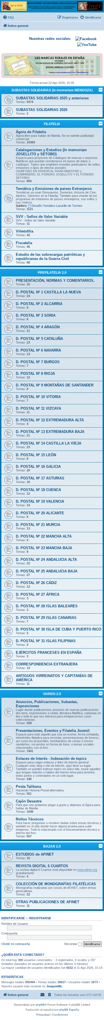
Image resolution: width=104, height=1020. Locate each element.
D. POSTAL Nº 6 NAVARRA (38, 350)
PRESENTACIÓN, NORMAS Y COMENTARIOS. (55, 280)
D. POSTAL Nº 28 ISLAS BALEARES (47, 606)
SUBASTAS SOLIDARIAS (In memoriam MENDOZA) (52, 90)
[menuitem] (8, 17)
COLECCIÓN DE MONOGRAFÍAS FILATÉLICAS (56, 884)
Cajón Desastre (29, 801)
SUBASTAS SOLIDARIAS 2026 (41, 110)
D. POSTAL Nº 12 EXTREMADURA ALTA (50, 420)
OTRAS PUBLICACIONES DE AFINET (47, 902)
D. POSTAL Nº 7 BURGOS (38, 362)
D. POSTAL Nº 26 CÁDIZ (36, 583)
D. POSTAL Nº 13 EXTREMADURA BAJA (50, 432)
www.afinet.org (87, 869)
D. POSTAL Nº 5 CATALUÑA (39, 339)
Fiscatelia (24, 243)
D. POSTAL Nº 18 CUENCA (38, 490)
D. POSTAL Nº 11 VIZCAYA (38, 408)
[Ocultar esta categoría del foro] (101, 89)
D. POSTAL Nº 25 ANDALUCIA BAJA (46, 571)
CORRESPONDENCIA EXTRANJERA (47, 664)
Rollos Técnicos (30, 819)
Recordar (71, 944)
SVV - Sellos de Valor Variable (42, 217)
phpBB (40, 1004)
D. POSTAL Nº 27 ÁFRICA (37, 594)
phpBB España (69, 1009)
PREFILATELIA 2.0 (52, 273)
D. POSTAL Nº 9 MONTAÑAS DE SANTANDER (54, 385)
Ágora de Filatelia (31, 132)
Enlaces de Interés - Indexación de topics (51, 758)
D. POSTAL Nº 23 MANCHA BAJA (44, 548)
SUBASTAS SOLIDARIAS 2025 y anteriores (52, 98)
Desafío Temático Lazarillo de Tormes (57, 205)
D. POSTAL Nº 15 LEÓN (36, 455)
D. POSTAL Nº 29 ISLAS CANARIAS (46, 618)
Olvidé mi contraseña (15, 944)
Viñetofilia (24, 231)
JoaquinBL (54, 986)
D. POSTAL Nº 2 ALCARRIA (39, 304)
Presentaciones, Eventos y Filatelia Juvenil (53, 731)
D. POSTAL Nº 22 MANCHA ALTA (44, 536)
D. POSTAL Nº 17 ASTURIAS (40, 478)
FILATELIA (52, 124)
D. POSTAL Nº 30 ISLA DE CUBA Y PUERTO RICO (58, 629)
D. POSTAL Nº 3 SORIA (35, 315)
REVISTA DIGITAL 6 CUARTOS (42, 866)
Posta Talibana (28, 786)
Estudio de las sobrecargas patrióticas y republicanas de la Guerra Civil (50, 256)
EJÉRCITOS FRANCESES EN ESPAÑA (49, 652)
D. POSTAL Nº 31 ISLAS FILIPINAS (46, 641)
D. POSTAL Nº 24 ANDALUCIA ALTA (46, 559)
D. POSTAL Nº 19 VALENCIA (40, 501)
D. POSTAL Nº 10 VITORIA (38, 397)
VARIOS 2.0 (52, 694)
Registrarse (40, 918)
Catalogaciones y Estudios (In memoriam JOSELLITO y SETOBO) (51, 152)
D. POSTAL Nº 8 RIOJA (35, 373)
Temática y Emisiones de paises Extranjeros (54, 189)
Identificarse (13, 918)
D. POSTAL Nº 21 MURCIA (38, 525)
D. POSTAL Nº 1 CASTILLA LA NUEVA (48, 292)
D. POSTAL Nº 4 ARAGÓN (38, 327)
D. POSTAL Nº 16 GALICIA (38, 466)
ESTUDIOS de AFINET (35, 854)
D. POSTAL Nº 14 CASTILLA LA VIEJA (48, 443)
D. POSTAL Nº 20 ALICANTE (40, 513)
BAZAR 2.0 (52, 846)
